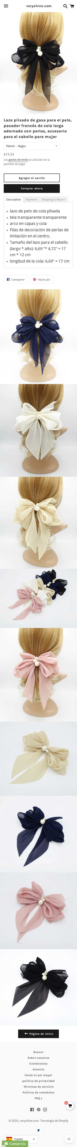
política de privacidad (38, 1081)
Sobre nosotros (39, 1057)
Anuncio (38, 1069)
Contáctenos (38, 1063)
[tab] (13, 199)
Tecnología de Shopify (54, 1120)
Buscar (38, 1052)
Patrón (10, 146)
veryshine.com (38, 6)
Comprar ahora (32, 188)
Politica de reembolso (38, 1092)
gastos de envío (18, 159)
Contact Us (16, 1143)
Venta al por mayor (38, 1075)
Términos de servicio (39, 1086)
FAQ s (38, 1098)
